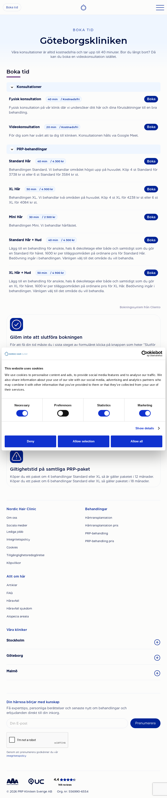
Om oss (12, 517)
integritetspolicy (16, 755)
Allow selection (83, 441)
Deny (30, 441)
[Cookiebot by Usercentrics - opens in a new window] (144, 354)
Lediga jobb (15, 531)
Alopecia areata (18, 616)
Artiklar (12, 585)
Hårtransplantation (98, 517)
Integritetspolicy (18, 539)
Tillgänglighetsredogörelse (25, 555)
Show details (144, 428)
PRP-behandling (96, 533)
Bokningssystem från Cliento (140, 307)
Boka (151, 99)
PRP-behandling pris (99, 541)
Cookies (12, 547)
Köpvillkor (14, 563)
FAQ (10, 593)
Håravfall (13, 600)
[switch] (63, 413)
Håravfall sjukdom (19, 608)
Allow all (137, 441)
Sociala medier (17, 525)
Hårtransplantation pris (101, 525)
